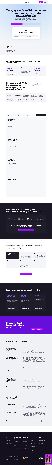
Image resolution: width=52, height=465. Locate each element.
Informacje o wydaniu (41, 447)
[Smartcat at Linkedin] (40, 458)
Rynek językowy (8, 440)
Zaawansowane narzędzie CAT (9, 445)
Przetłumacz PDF (24, 445)
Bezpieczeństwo (16, 456)
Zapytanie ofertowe (33, 443)
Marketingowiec (16, 441)
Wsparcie (7, 459)
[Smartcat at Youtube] (42, 458)
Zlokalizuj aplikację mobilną (25, 448)
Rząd (15, 445)
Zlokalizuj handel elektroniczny (24, 450)
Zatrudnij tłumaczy (24, 441)
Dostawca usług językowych (17, 448)
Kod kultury (32, 440)
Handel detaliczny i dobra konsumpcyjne (34, 448)
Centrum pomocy (41, 443)
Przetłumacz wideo (24, 444)
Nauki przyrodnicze (33, 446)
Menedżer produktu (16, 444)
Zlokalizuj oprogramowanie (25, 442)
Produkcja (32, 450)
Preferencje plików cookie (9, 456)
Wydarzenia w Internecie (42, 440)
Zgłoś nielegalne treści (17, 459)
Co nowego (40, 446)
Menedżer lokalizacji (16, 442)
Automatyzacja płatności (9, 443)
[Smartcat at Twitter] (41, 458)
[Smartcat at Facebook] (39, 458)
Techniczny (32, 453)
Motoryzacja (32, 451)
